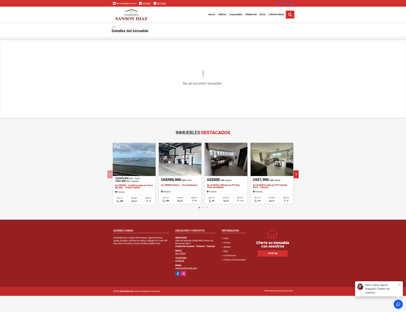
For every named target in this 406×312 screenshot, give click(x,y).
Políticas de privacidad (234, 259)
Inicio (211, 14)
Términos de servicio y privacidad (278, 291)
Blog (262, 14)
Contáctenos (276, 14)
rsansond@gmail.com (186, 268)
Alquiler (227, 247)
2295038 (146, 3)
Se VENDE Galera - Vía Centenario (179, 185)
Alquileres (235, 14)
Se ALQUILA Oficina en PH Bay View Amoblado (223, 186)
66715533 (161, 3)
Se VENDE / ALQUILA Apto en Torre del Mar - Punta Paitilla (134, 186)
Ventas (222, 14)
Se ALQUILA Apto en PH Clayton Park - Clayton (270, 186)
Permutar (251, 14)
